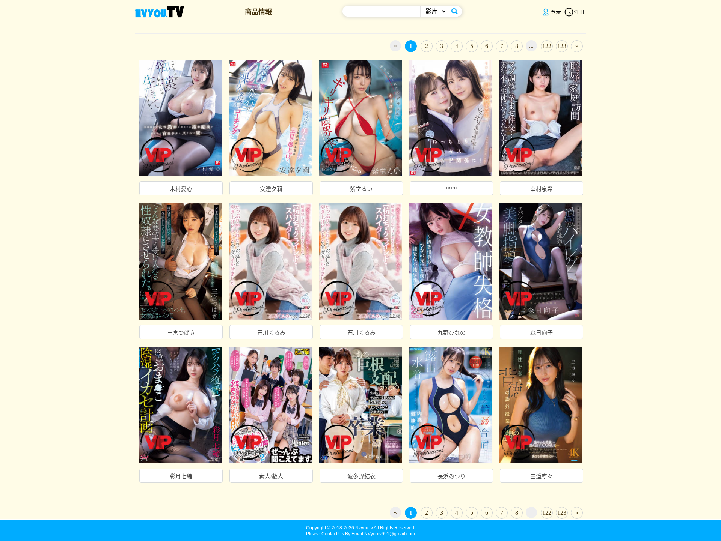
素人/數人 (271, 476)
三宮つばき (181, 333)
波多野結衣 (361, 476)
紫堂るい (361, 189)
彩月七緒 (181, 476)
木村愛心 (181, 189)
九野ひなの (451, 333)
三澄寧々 (541, 476)
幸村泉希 (541, 189)
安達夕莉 (271, 189)
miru (451, 188)
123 (561, 46)
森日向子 (541, 333)
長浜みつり (451, 476)
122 (546, 46)
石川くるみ (271, 333)
